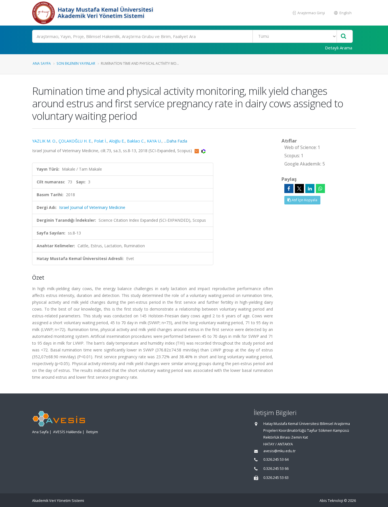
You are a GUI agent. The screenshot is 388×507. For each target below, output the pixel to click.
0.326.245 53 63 (276, 477)
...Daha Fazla (175, 141)
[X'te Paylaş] (299, 188)
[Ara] (343, 36)
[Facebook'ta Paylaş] (288, 188)
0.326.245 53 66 (276, 468)
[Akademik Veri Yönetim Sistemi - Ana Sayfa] (44, 13)
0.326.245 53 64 (276, 459)
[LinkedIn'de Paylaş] (309, 188)
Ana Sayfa (42, 63)
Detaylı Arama (338, 48)
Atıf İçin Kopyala (304, 200)
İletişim (92, 432)
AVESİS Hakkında (67, 432)
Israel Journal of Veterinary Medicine (92, 207)
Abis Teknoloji (331, 500)
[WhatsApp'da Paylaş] (320, 188)
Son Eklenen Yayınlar (76, 63)
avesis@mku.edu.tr (279, 451)
